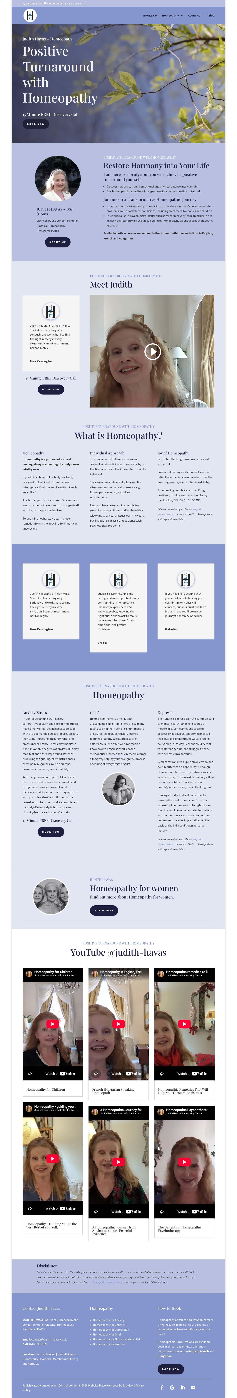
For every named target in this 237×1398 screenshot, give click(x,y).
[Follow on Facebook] (162, 1387)
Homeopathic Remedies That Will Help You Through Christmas (183, 1091)
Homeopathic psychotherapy (107, 1282)
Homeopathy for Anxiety (108, 1320)
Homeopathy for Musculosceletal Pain (117, 1339)
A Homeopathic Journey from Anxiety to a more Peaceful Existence (114, 1230)
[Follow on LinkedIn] (182, 1387)
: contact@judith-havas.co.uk (45, 1339)
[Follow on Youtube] (193, 1387)
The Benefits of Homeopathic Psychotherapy (180, 1229)
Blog (211, 15)
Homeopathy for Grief (107, 1334)
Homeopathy (171, 15)
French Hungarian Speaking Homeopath (113, 1091)
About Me (194, 15)
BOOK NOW (150, 15)
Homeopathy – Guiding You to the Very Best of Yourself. (51, 1225)
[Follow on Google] (172, 1387)
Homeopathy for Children (45, 1089)
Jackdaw (128, 1385)
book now (36, 124)
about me (57, 242)
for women (104, 910)
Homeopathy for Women (109, 1344)
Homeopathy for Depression (111, 1329)
